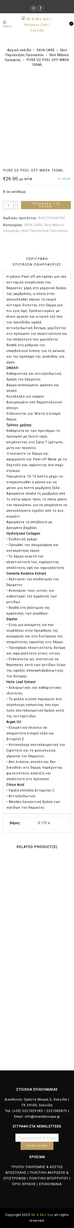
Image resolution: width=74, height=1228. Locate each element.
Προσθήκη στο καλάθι (46, 205)
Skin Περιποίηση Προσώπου (44, 231)
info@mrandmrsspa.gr (42, 1117)
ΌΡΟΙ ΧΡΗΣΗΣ (24, 1184)
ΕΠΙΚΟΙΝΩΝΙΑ (50, 1184)
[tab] (37, 259)
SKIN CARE (46, 50)
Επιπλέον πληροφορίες (37, 264)
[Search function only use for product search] (61, 24)
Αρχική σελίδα (19, 50)
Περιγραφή (37, 259)
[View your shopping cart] (68, 25)
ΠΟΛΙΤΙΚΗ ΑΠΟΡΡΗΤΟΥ (48, 1178)
